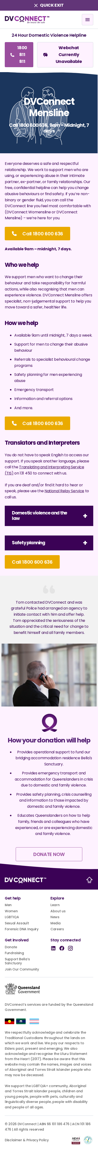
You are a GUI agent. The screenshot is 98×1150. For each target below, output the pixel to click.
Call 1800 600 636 (42, 233)
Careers (57, 929)
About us (57, 911)
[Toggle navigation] (87, 19)
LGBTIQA (12, 917)
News (54, 917)
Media (55, 923)
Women (11, 911)
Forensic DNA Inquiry (22, 929)
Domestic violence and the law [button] (39, 516)
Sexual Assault (17, 923)
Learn (54, 905)
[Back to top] (89, 880)
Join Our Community (22, 969)
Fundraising (14, 953)
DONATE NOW (49, 854)
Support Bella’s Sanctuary (17, 961)
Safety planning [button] (28, 543)
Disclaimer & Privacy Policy (27, 1140)
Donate (11, 947)
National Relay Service (64, 491)
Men (8, 905)
